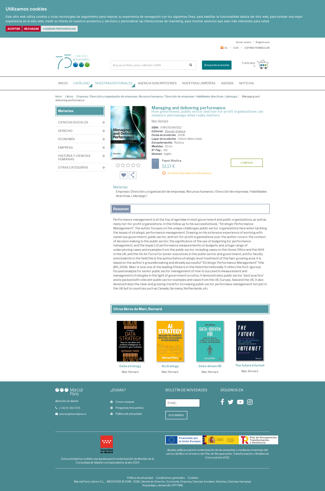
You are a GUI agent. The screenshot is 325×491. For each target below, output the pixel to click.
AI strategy (170, 366)
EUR (236, 47)
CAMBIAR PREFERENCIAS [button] (59, 28)
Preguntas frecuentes (129, 407)
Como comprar (124, 401)
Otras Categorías (73, 167)
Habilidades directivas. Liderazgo (216, 96)
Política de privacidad (128, 413)
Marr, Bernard (160, 120)
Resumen (121, 209)
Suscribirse (176, 415)
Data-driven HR (210, 366)
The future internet (249, 365)
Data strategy (130, 366)
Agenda (227, 83)
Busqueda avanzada (216, 65)
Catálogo (81, 83)
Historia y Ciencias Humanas (74, 157)
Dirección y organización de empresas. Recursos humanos (126, 96)
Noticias (246, 83)
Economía (66, 139)
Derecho (65, 131)
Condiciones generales (170, 477)
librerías (198, 83)
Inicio (64, 83)
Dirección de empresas (179, 96)
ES (226, 47)
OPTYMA (177, 485)
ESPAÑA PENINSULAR (257, 47)
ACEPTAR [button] (14, 28)
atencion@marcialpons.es (72, 414)
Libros (69, 96)
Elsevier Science (175, 131)
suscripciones (157, 83)
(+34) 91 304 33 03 (69, 408)
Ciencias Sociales (73, 122)
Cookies (193, 477)
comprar (247, 162)
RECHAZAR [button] (31, 28)
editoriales (113, 83)
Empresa (82, 96)
